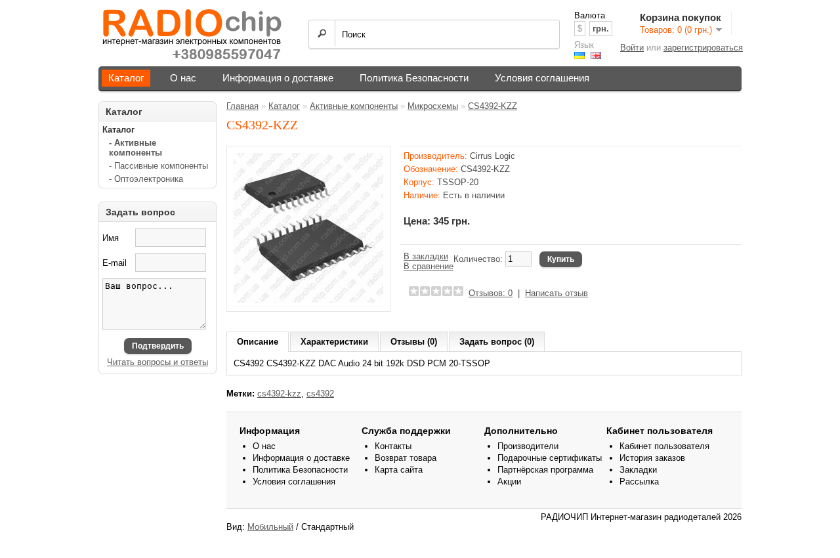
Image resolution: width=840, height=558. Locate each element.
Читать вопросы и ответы (157, 362)
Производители (527, 446)
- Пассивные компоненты (158, 166)
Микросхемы (433, 106)
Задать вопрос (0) (496, 342)
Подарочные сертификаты (549, 458)
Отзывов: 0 (491, 293)
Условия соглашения (542, 77)
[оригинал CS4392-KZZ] (308, 300)
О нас (183, 77)
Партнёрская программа (545, 470)
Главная (242, 106)
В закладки (426, 256)
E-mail (114, 263)
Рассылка (639, 481)
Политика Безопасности (414, 77)
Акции (509, 481)
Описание (257, 342)
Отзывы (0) (413, 342)
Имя (110, 238)
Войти (632, 48)
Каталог (126, 77)
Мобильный (270, 527)
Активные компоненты (354, 106)
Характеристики (334, 342)
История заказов (652, 458)
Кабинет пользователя (664, 446)
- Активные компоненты (135, 148)
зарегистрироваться (703, 48)
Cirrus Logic (492, 156)
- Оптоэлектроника (146, 179)
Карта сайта (399, 470)
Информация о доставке (277, 77)
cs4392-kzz (279, 393)
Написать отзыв (556, 293)
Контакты (393, 446)
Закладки (638, 470)
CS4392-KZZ (492, 106)
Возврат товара (405, 458)
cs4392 (320, 393)
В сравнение (428, 266)
